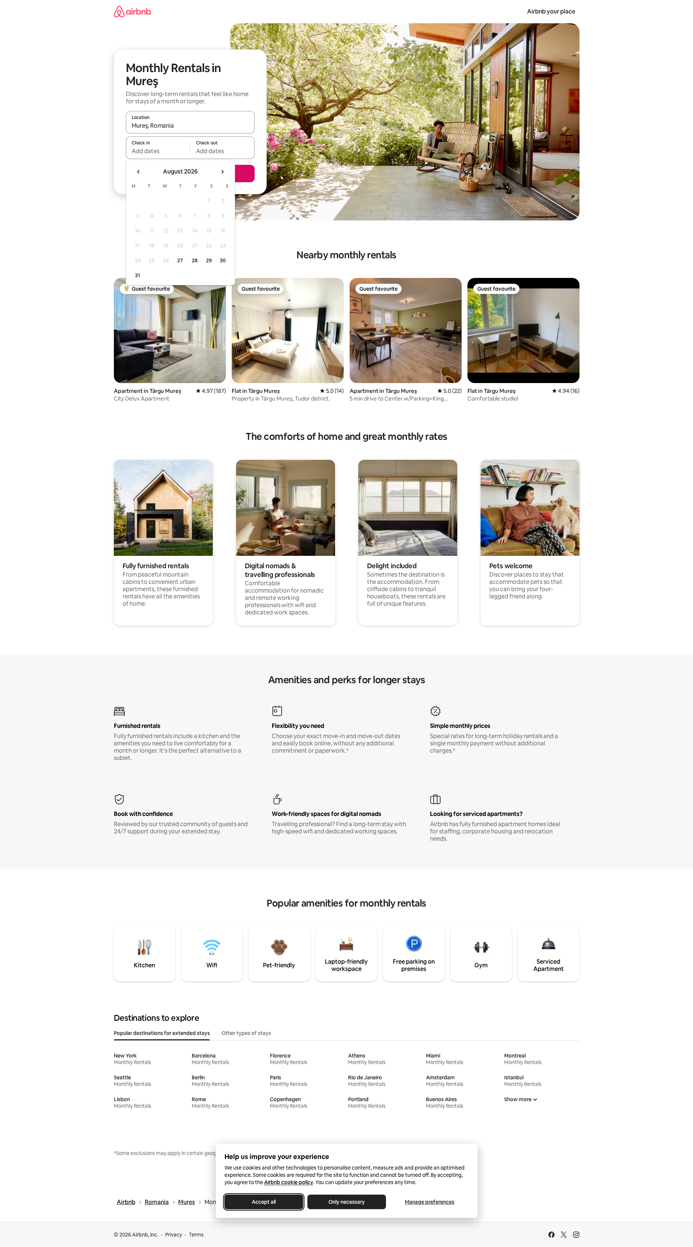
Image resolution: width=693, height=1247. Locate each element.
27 (180, 260)
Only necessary (346, 1202)
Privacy (173, 1234)
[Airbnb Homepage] (132, 11)
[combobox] (190, 125)
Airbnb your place (551, 11)
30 (223, 260)
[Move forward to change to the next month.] (222, 172)
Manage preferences (429, 1202)
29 (209, 260)
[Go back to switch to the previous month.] (138, 172)
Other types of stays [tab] (246, 1033)
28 (195, 260)
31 (137, 275)
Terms (196, 1234)
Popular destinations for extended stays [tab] (162, 1033)
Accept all (264, 1202)
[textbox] (158, 151)
